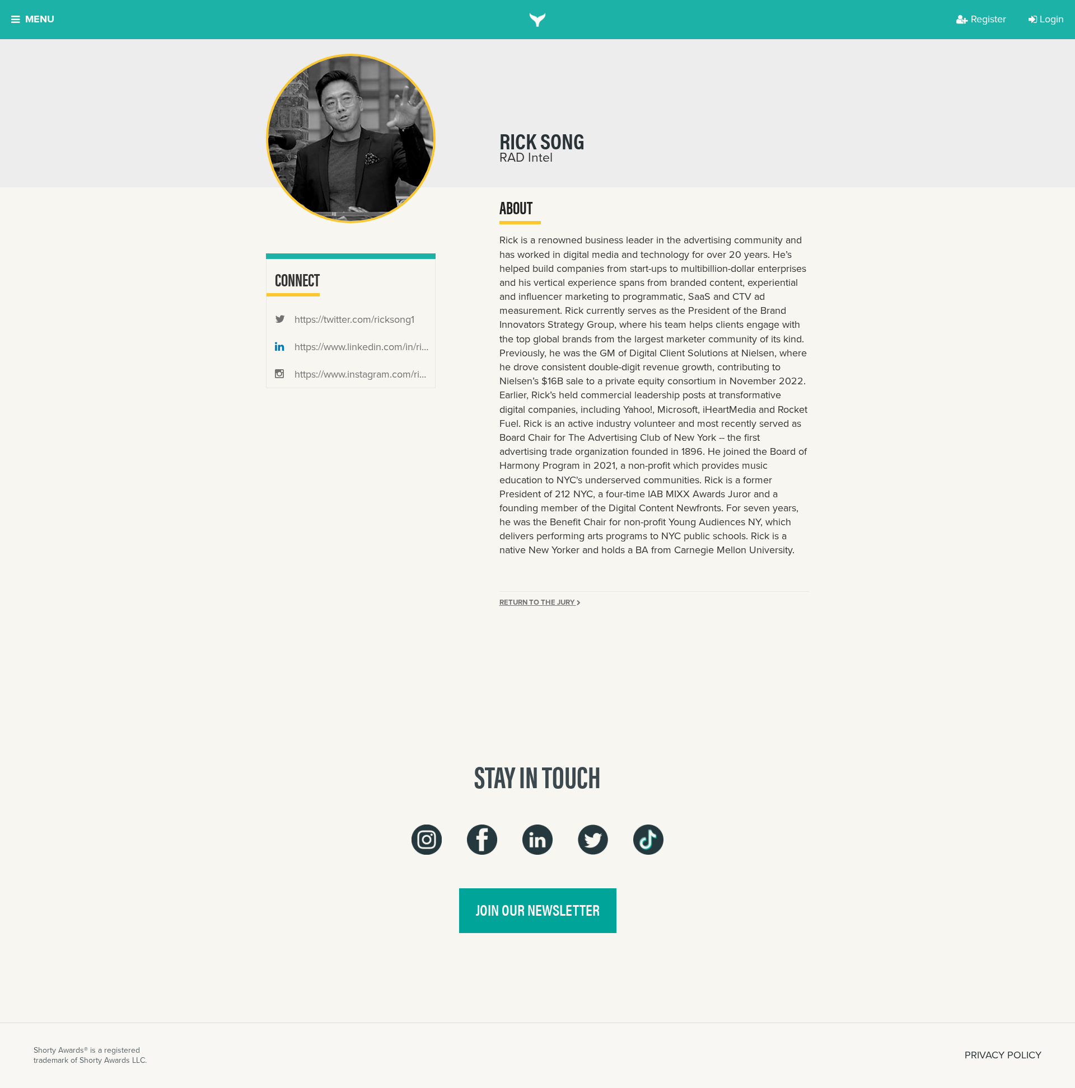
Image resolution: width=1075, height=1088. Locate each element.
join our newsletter (538, 909)
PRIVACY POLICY (1003, 1055)
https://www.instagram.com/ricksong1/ (363, 374)
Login (1052, 19)
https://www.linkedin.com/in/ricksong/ (363, 347)
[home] (538, 19)
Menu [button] (39, 19)
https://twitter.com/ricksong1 (353, 319)
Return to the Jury (537, 602)
